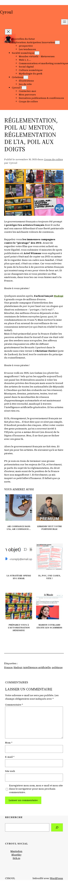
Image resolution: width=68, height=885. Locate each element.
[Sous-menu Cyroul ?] (24, 87)
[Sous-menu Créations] (25, 77)
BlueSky (16, 854)
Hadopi (18, 667)
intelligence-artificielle (37, 667)
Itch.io (16, 858)
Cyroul (6, 12)
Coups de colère (53, 159)
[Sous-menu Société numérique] (37, 53)
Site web (10, 771)
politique (57, 667)
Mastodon (16, 851)
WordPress (56, 878)
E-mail (9, 757)
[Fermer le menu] (8, 32)
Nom (8, 742)
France (8, 667)
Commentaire (14, 704)
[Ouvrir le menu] (64, 22)
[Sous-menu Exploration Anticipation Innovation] (57, 42)
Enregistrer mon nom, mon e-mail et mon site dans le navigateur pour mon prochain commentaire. (36, 789)
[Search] (57, 827)
